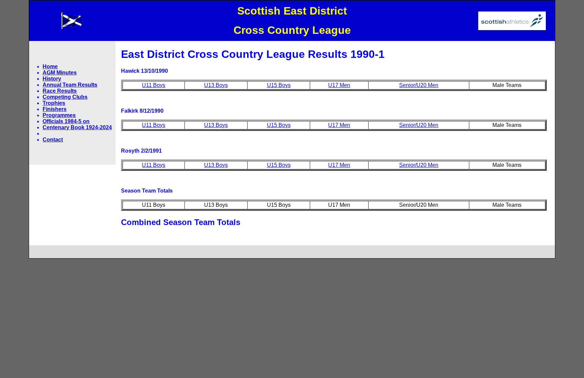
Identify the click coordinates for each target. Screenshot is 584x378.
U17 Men (339, 85)
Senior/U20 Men (418, 85)
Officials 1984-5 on (66, 121)
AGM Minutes (60, 72)
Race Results (60, 91)
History (52, 79)
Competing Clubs (65, 97)
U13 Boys (216, 85)
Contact (53, 139)
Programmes (59, 115)
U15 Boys (279, 85)
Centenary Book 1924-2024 (77, 127)
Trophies (54, 103)
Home (50, 66)
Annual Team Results (70, 85)
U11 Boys (153, 85)
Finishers (55, 109)
